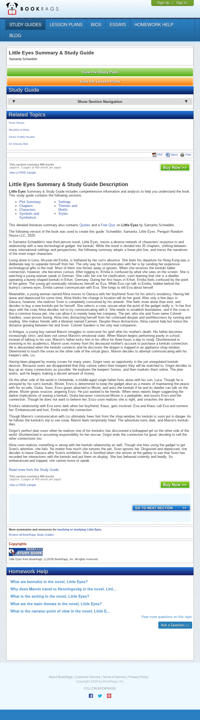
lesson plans (66, 24)
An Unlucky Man (18, 143)
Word (174, 154)
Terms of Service (114, 676)
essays (118, 24)
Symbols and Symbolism (29, 215)
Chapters (26, 206)
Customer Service (87, 676)
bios (96, 24)
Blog (15, 35)
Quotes (84, 225)
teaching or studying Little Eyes (79, 529)
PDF (160, 154)
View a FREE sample (22, 172)
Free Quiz (108, 225)
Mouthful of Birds (19, 129)
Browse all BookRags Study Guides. (32, 534)
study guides (25, 24)
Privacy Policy (138, 676)
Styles (63, 214)
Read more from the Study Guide (34, 470)
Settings (64, 202)
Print (188, 154)
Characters (27, 210)
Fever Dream (16, 122)
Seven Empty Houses (22, 136)
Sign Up (163, 2)
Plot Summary (30, 202)
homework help (153, 24)
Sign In (181, 2)
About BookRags (61, 676)
